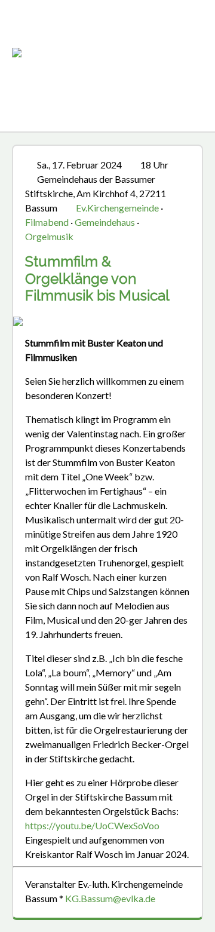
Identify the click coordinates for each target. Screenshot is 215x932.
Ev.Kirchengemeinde (117, 207)
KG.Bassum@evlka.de (110, 898)
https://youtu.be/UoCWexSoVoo (92, 825)
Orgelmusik (49, 236)
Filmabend (47, 222)
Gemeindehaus (105, 222)
